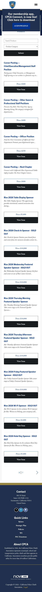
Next (37, 473)
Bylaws (21, 522)
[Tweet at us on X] (16, 510)
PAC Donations (21, 537)
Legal (26, 587)
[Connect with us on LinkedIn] (21, 510)
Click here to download (21, 20)
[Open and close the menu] (31, 4)
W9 (21, 533)
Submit (21, 53)
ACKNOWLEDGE (21, 26)
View (21, 89)
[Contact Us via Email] (25, 510)
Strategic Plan (21, 525)
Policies (21, 529)
